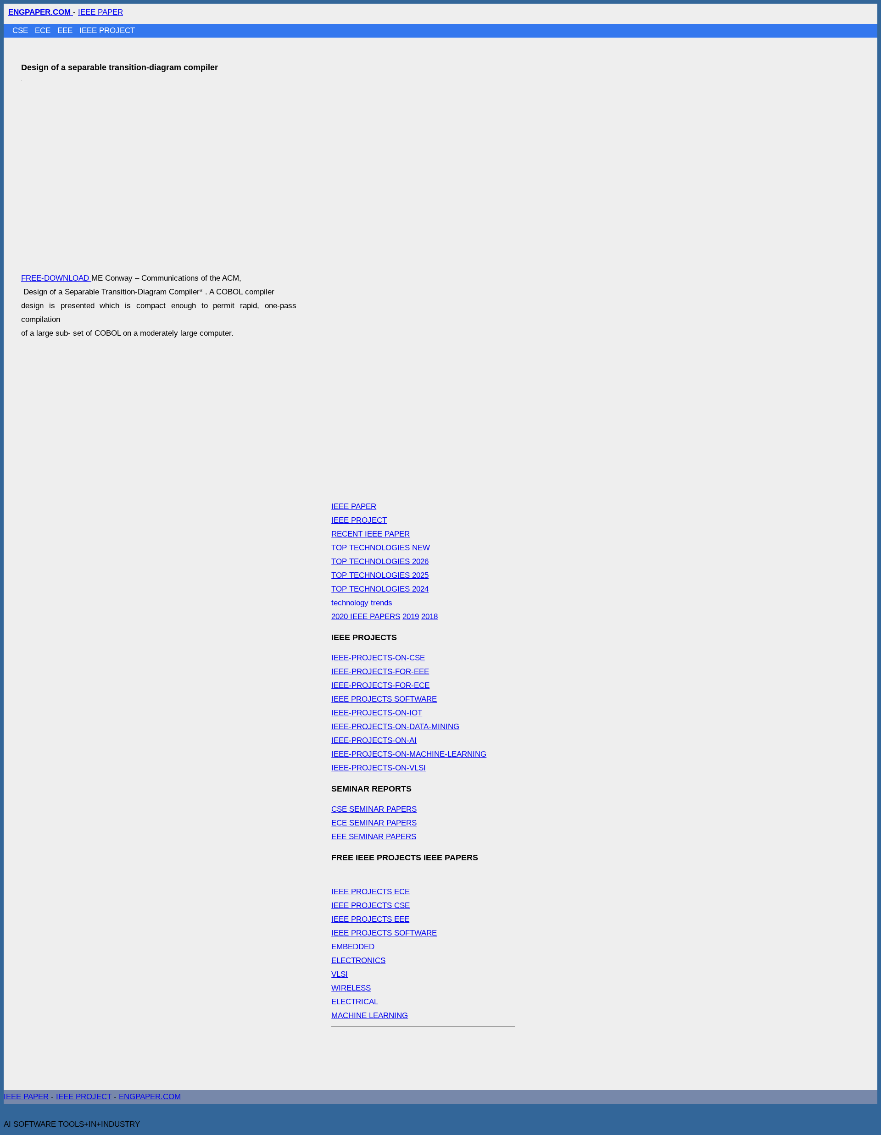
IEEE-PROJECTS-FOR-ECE (380, 685)
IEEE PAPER (100, 12)
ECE (44, 30)
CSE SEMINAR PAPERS (374, 809)
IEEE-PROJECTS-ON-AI (374, 740)
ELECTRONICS (358, 960)
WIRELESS (351, 988)
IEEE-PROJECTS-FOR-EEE (380, 671)
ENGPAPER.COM (150, 1096)
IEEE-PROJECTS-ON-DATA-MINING (395, 726)
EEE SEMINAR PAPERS (373, 836)
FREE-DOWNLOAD (56, 278)
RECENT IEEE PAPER (370, 534)
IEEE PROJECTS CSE (370, 905)
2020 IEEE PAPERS (365, 616)
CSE (21, 30)
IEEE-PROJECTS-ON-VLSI (378, 768)
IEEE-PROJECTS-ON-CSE (378, 657)
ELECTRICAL (354, 1001)
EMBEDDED (352, 946)
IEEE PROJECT (107, 30)
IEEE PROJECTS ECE (370, 891)
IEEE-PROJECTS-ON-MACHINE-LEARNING (408, 754)
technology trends (361, 602)
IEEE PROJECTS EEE (370, 919)
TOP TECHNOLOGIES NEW (380, 547)
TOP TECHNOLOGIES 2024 (380, 589)
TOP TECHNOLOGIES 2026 (380, 561)
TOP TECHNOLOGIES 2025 (380, 575)
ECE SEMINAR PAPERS (374, 823)
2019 (410, 616)
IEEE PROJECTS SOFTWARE (384, 699)
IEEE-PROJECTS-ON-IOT (376, 713)
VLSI (339, 974)
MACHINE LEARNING (369, 1015)
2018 (429, 616)
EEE (66, 30)
